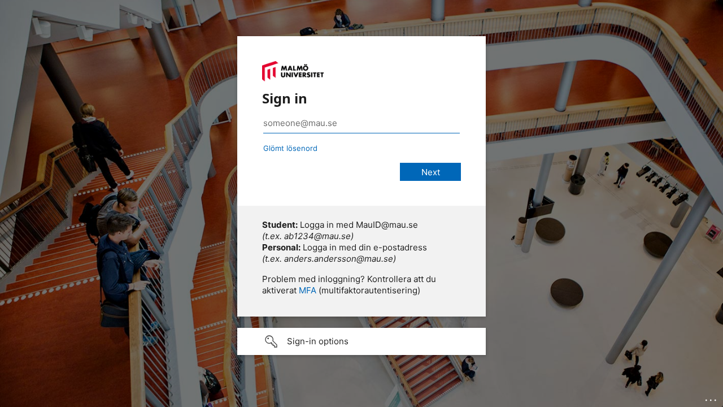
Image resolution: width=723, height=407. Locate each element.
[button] (361, 341)
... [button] (711, 397)
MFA (307, 290)
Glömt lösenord (290, 148)
